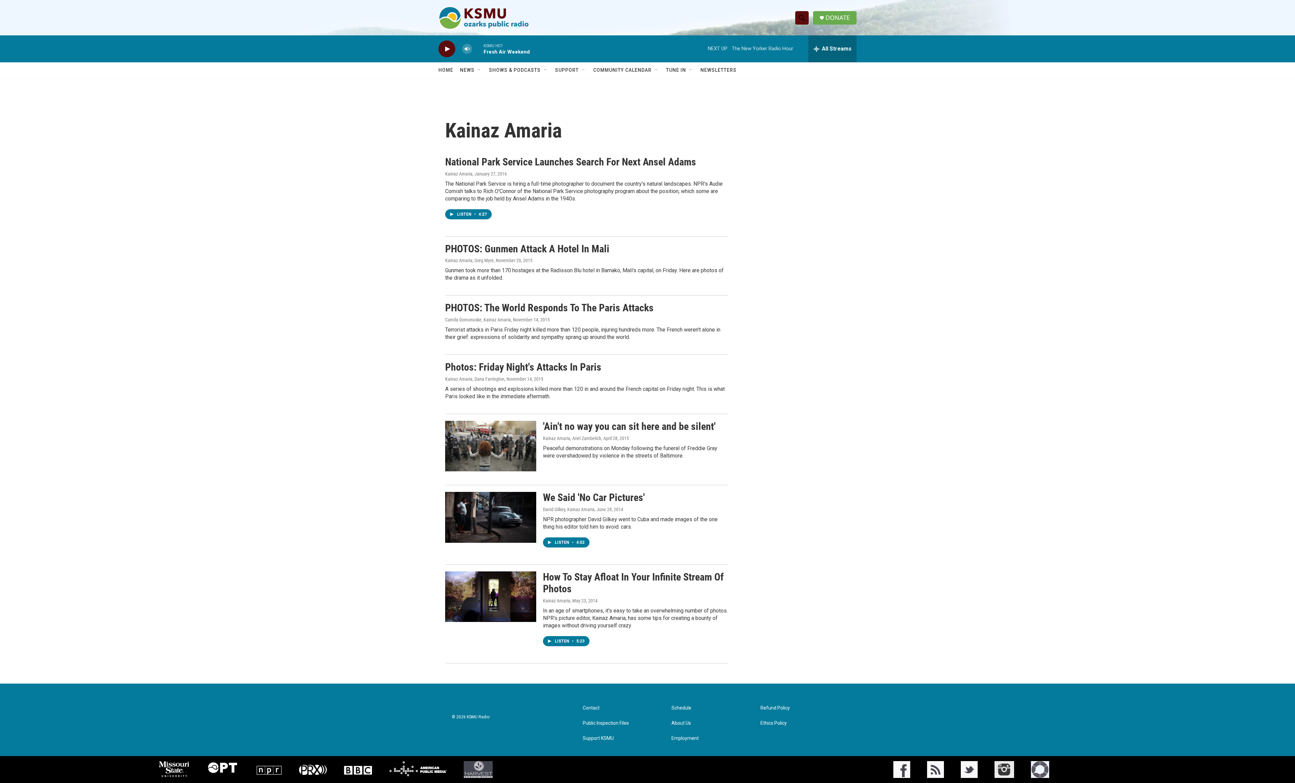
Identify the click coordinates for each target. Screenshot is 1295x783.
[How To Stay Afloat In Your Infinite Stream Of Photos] (490, 596)
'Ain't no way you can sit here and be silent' (629, 426)
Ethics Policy (773, 723)
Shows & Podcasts (515, 70)
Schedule (681, 708)
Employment (685, 738)
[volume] (467, 49)
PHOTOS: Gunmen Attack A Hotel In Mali (527, 249)
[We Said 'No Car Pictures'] (490, 517)
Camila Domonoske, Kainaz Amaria (478, 319)
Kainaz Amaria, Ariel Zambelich (572, 438)
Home (445, 70)
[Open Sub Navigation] (479, 70)
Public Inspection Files (606, 723)
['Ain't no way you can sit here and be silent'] (490, 446)
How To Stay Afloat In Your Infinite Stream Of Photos (633, 583)
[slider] (478, 48)
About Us (681, 723)
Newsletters (718, 70)
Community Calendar (622, 70)
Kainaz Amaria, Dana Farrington (475, 379)
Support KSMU (598, 738)
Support (567, 70)
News (467, 70)
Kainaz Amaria (458, 174)
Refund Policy (775, 708)
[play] (446, 49)
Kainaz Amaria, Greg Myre (469, 260)
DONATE (838, 17)
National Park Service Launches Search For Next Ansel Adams (570, 162)
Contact (591, 708)
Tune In (676, 70)
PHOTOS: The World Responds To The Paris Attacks (549, 308)
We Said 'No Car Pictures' (594, 497)
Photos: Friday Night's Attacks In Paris (523, 367)
